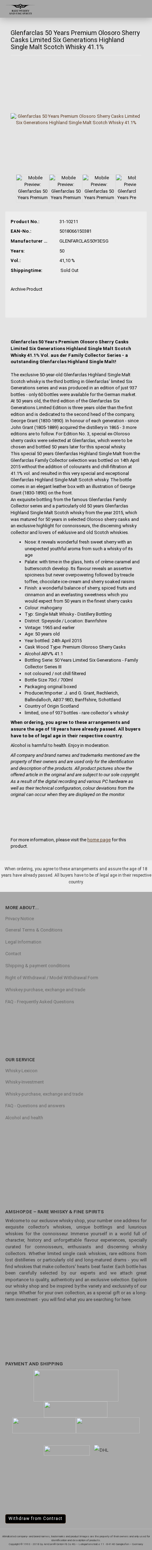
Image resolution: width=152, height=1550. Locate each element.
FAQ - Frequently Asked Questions (39, 1001)
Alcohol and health (24, 1117)
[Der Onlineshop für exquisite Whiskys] (17, 9)
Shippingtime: (26, 270)
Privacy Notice (19, 918)
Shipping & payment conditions (37, 965)
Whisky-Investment (24, 1082)
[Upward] (132, 1539)
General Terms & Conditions (34, 930)
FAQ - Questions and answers (35, 1105)
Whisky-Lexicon (21, 1070)
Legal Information (23, 942)
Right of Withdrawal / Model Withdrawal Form (51, 977)
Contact (13, 953)
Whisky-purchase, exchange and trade (44, 1094)
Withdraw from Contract (35, 1518)
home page (99, 839)
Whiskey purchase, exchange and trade (45, 989)
